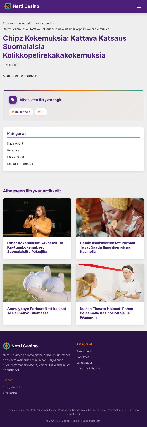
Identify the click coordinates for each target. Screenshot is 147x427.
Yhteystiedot (11, 387)
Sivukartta (10, 393)
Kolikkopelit (43, 23)
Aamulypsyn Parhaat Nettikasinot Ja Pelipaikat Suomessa (36, 311)
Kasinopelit (24, 23)
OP (42, 112)
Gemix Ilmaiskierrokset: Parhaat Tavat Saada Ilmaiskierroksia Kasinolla (108, 247)
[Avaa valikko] (139, 6)
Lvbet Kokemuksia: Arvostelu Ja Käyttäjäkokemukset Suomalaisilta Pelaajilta (35, 247)
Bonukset (14, 150)
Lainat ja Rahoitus (20, 164)
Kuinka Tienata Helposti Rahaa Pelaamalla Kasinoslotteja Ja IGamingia (106, 313)
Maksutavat (15, 157)
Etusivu (8, 23)
